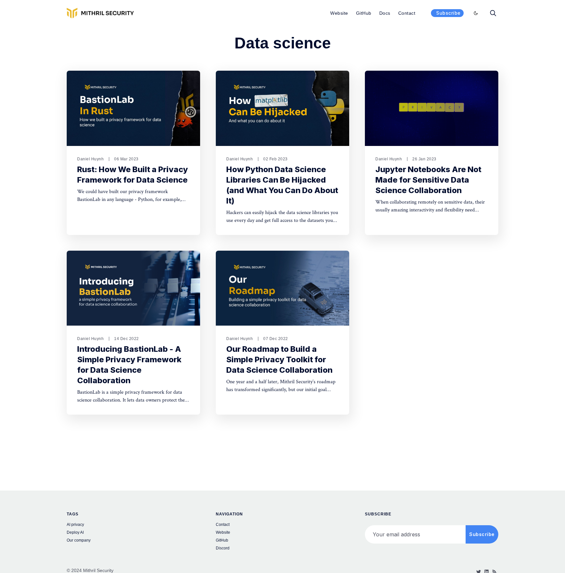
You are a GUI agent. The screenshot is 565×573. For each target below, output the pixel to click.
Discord (223, 548)
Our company (79, 540)
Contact (407, 13)
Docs (384, 13)
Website (339, 13)
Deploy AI (75, 532)
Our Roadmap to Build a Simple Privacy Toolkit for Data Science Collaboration (279, 359)
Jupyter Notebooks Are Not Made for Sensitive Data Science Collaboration (428, 180)
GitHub (363, 13)
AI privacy (75, 524)
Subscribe (448, 13)
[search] (493, 13)
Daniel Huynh (90, 159)
